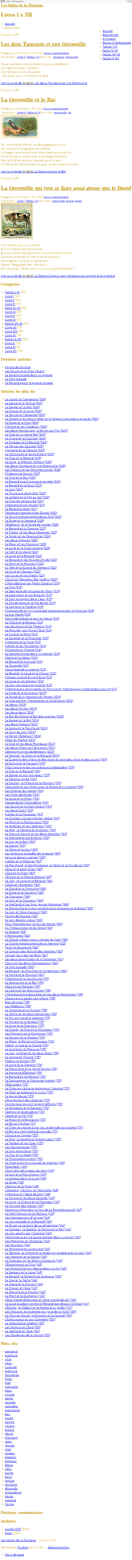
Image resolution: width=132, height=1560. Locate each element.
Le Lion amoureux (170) (21, 1151)
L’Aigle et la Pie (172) (19, 1116)
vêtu (8, 1469)
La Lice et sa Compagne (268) (25, 399)
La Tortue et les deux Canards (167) (30, 1198)
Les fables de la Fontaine (18, 1540)
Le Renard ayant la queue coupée (29, 383)
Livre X (10, 343)
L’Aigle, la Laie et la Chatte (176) (27, 1045)
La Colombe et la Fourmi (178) (26, 1010)
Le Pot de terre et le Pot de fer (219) (30, 603)
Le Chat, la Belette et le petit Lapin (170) (33, 1139)
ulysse (9, 1395)
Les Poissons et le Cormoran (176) (29, 1034)
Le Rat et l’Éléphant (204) (23, 736)
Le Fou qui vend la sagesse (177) (27, 1018)
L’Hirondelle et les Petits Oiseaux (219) (32, 583)
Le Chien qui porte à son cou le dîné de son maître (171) (44, 1128)
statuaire (11, 1387)
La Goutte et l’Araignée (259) (25, 415)
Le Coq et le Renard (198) (22, 771)
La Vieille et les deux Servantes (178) (31, 1014)
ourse (9, 1473)
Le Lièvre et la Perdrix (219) (24, 607)
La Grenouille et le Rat (28, 99)
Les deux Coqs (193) (19, 810)
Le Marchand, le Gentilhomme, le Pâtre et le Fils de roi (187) (47, 865)
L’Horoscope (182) (17, 936)
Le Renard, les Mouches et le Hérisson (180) (36, 971)
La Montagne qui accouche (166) (27, 1249)
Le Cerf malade (16, 379)
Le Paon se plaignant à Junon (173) (29, 1092)
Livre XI (10, 347)
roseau (10, 1453)
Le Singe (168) (14, 1182)
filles (8, 1379)
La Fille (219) (13, 587)
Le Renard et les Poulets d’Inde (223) (31, 560)
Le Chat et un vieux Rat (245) (25, 435)
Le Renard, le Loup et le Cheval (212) (30, 673)
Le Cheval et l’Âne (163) (21, 1288)
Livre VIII (11, 331)
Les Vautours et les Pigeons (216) (28, 626)
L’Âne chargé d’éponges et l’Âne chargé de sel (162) (40, 1300)
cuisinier (11, 1367)
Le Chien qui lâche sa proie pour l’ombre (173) (37, 1088)
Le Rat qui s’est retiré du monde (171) (31, 1132)
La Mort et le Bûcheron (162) (25, 1296)
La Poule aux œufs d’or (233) (25, 493)
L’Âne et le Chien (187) (20, 873)
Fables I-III (110, 47)
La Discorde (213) (17, 666)
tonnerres (12, 1375)
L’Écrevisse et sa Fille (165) (23, 1265)
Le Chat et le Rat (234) (20, 478)
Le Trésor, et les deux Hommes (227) (31, 532)
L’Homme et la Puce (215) (23, 642)
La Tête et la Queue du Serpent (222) (31, 568)
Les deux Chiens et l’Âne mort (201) (30, 748)
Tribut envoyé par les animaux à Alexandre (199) (40, 767)
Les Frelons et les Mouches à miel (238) (33, 470)
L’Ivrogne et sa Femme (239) (25, 450)
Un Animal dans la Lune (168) (25, 1179)
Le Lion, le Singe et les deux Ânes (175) (32, 1053)
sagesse (10, 1500)
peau (8, 1391)
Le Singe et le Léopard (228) (24, 521)
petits (9, 1398)
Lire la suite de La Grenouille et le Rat (33, 172)
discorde (11, 1489)
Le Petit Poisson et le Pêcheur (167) (29, 1214)
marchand (12, 1410)
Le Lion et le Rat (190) (20, 842)
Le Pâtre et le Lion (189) (21, 850)
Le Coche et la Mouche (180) (24, 975)
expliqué (11, 1352)
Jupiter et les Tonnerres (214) (25, 646)
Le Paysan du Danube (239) (24, 446)
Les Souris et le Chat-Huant (24, 371)
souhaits (11, 1485)
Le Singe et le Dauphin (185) (24, 893)
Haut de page (14, 1555)
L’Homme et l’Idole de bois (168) (28, 1194)
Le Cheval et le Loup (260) (23, 411)
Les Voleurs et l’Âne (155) (23, 1327)
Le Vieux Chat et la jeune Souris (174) (31, 1069)
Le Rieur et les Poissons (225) (25, 544)
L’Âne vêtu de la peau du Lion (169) (29, 1171)
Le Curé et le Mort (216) (21, 634)
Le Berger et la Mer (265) (22, 407)
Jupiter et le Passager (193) (24, 814)
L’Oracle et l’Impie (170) (21, 1135)
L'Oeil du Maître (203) (20, 740)
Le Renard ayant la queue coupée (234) (33, 482)
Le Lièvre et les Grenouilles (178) (28, 991)
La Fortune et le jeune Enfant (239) (29, 454)
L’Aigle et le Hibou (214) (21, 658)
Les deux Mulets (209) (21, 709)
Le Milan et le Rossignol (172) (25, 1120)
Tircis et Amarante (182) (22, 947)
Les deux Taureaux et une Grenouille (43, 44)
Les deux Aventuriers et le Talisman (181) (34, 959)
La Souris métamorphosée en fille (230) (33, 517)
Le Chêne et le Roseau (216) (24, 623)
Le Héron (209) (15, 705)
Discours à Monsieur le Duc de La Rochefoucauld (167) (43, 1210)
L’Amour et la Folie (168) (22, 1186)
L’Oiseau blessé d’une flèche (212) (28, 677)
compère (11, 1406)
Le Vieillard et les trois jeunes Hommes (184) (37, 904)
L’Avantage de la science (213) (25, 670)
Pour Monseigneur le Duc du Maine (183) (34, 924)
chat (8, 1449)
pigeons (10, 1457)
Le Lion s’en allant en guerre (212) (28, 685)
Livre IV (21, 112)
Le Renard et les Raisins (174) (25, 1077)
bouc (8, 1477)
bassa (9, 1496)
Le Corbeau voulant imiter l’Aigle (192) (32, 818)
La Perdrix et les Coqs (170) (24, 1143)
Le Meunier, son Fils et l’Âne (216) (28, 630)
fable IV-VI (110, 51)
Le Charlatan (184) (18, 897)
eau (7, 1414)
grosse (70, 201)
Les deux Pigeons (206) (21, 724)
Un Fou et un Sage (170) (21, 1155)
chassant (11, 1438)
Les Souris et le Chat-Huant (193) (28, 807)
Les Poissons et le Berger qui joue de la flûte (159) (40, 1312)
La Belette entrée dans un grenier (29, 375)
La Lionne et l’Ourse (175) (23, 1057)
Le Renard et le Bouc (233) (23, 485)
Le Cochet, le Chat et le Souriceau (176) (32, 1030)
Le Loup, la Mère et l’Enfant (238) (28, 462)
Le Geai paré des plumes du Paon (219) (32, 591)
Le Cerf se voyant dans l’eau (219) (28, 599)
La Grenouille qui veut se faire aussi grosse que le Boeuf (66, 188)
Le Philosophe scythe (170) (24, 1159)
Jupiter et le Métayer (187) (23, 861)
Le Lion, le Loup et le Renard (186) (29, 881)
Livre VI (10, 320)
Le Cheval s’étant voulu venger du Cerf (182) (36, 940)
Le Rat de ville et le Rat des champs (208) (34, 716)
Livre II (21, 57)
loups (9, 1418)
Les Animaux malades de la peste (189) (33, 854)
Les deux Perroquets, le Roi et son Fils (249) (36, 431)
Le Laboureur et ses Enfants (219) (28, 595)
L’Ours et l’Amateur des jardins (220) (31, 579)
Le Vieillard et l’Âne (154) (22, 1331)
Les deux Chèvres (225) (21, 540)
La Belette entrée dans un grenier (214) (32, 654)
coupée (10, 1402)
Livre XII (10, 351)
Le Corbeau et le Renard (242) (26, 442)
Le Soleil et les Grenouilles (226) (28, 536)
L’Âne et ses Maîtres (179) (22, 987)
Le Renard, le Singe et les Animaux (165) (33, 1276)
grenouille (71, 57)
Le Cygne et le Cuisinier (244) (25, 438)
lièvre (9, 1434)
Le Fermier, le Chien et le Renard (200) (32, 756)
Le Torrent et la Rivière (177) (24, 1022)
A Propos (109, 39)
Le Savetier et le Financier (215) (27, 638)
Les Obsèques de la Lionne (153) (27, 1335)
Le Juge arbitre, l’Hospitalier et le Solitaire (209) (39, 701)
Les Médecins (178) (18, 1006)
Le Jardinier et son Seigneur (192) (28, 826)
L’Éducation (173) (16, 1085)
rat (69, 112)
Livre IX (10, 335)
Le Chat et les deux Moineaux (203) (30, 744)
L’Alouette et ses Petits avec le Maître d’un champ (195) (44, 787)
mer (8, 1383)
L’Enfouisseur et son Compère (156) (30, 1319)
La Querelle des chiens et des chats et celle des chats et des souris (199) (56, 760)
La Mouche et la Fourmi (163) (25, 1292)
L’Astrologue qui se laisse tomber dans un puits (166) (43, 1237)
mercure (11, 1371)
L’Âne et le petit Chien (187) (24, 869)
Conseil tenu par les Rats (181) (26, 955)
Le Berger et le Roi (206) (22, 720)
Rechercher (111, 35)
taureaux (58, 57)
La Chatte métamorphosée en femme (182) (35, 944)
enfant (9, 1430)
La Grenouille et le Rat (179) (24, 983)
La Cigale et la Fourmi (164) (24, 1284)
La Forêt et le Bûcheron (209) (26, 693)
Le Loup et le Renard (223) (23, 556)
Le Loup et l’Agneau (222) (23, 572)
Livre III (10, 304)
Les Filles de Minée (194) (22, 795)
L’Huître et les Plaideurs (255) (26, 427)
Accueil (108, 31)
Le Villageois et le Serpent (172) (27, 1108)
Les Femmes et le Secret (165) (26, 1257)
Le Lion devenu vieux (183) (24, 920)
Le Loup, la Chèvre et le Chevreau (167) (32, 1202)
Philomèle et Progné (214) (23, 650)
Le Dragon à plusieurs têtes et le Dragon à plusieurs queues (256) (52, 419)
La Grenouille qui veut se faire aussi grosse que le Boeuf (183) (49, 908)
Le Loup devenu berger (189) (25, 857)
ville (8, 1359)
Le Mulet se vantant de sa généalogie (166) (35, 1225)
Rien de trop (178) (17, 1002)
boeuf (78, 201)
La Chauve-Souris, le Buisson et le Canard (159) (38, 1316)
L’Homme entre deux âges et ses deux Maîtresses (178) (44, 994)
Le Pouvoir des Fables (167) (24, 1206)
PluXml (22, 1547)
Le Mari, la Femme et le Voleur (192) (30, 830)
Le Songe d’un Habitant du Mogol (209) (33, 697)
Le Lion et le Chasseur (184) (24, 901)
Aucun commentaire (56, 53)
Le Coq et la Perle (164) (21, 1280)
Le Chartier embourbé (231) (24, 501)
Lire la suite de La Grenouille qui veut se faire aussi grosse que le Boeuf (58, 276)
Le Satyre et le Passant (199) (25, 763)
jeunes (10, 1445)
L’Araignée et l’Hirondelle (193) (26, 803)
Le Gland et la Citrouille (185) (25, 889)
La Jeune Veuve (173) (19, 1096)
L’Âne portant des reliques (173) (27, 1100)
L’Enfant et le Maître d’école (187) (28, 877)
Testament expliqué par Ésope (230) (31, 513)
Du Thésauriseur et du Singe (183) (29, 928)
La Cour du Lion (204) (20, 732)
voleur (10, 1426)
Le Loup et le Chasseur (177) (24, 1026)
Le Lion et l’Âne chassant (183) (26, 912)
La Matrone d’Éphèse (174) (23, 1073)
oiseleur (11, 1461)
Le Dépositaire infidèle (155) (24, 1323)
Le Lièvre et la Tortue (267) (24, 403)
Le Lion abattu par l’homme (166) (28, 1233)
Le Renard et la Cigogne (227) (25, 529)
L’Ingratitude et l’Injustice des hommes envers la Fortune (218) (49, 611)
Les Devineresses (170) (21, 1147)
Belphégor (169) (16, 1167)
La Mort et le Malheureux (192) (27, 822)
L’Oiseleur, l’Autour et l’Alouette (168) (31, 1190)
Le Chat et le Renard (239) (23, 458)
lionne (9, 1504)
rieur (8, 1363)
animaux (11, 1355)
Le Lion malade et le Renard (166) (28, 1222)
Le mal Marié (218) (18, 615)
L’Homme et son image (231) (25, 505)
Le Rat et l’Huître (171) (20, 1124)
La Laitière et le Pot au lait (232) (27, 497)
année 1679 (13, 1529)
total (9, 1533)
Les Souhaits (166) (17, 1245)
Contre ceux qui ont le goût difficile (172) (34, 1104)
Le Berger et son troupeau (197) (27, 775)
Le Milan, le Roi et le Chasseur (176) (29, 1041)
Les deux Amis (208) (19, 713)
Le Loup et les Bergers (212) (24, 681)
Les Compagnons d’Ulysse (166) (27, 1218)
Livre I (20, 201)
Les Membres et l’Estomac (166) (27, 1241)
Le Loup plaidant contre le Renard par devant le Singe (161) (47, 1304)
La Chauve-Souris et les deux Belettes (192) (36, 834)
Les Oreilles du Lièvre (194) (24, 791)
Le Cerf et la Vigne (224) (21, 552)
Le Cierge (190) (15, 846)
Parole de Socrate (18, 367)
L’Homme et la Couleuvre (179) (27, 979)
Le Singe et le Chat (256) (22, 423)
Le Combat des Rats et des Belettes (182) (34, 951)
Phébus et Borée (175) (20, 1061)
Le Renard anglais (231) (21, 509)
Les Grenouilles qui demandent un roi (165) (36, 1269)
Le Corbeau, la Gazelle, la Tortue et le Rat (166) (38, 1229)
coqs (8, 1442)
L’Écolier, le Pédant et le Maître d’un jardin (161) (38, 1308)
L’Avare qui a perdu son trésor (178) (30, 998)
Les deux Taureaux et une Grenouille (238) (35, 466)
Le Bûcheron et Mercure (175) (25, 1049)
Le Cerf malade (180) (19, 967)
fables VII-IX (111, 54)
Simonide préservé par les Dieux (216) (32, 619)
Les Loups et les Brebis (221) (25, 576)
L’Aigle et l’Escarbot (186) (22, 885)
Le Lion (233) (14, 489)
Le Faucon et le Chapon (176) (25, 1038)
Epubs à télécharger (117, 43)
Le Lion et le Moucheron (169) (26, 1175)
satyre (9, 1422)
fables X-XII (111, 58)
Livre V (10, 316)
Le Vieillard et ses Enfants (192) (27, 838)
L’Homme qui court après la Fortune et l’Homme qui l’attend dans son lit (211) (61, 689)
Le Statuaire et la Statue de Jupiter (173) (33, 1081)
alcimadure (13, 1492)
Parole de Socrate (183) (21, 916)
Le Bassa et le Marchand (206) (26, 728)
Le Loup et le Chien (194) (22, 799)
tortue (9, 1481)
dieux (9, 1465)
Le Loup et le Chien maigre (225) (27, 548)
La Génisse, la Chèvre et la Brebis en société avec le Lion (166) (48, 1253)
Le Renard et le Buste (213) (24, 662)
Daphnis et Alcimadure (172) (25, 1112)
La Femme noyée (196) (21, 779)
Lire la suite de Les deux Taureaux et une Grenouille (44, 83)
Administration (58, 1547)
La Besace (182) (15, 932)
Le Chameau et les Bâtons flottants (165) (34, 1261)
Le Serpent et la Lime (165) (23, 1272)
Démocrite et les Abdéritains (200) (30, 752)
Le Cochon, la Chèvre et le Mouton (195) (33, 783)
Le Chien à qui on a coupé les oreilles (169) (35, 1163)
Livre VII (10, 328)
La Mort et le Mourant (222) (24, 564)
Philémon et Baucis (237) (22, 474)
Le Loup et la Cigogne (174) (23, 1065)
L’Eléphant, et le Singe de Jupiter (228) (32, 525)
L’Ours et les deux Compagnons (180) (31, 963)
